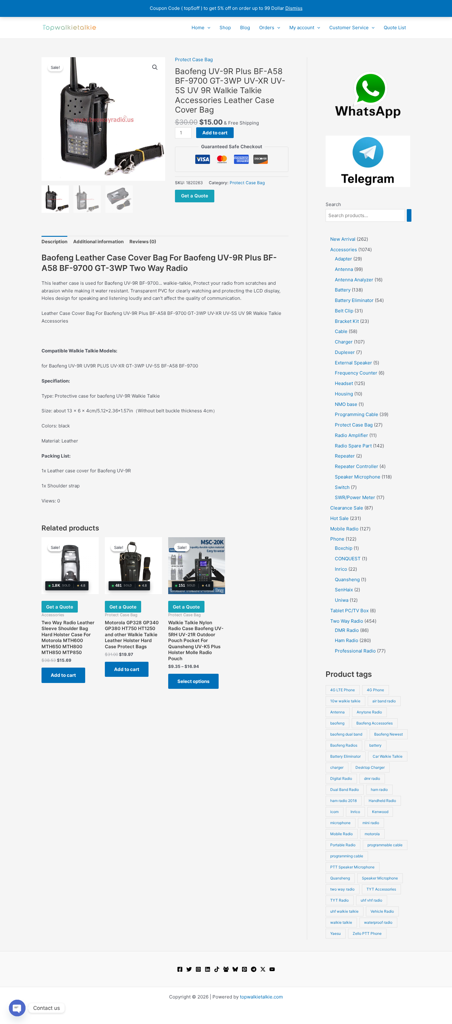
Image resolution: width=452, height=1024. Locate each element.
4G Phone (375, 690)
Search (333, 204)
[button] (207, 27)
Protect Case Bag (194, 59)
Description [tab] (54, 241)
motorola (372, 834)
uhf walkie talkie (344, 911)
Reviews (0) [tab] (142, 241)
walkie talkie (341, 922)
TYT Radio (339, 900)
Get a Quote (194, 196)
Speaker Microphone (380, 878)
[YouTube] (272, 969)
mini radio (371, 822)
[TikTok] (217, 969)
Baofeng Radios (343, 745)
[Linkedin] (207, 969)
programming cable (346, 856)
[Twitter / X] (263, 969)
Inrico (355, 811)
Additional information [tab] (98, 241)
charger (336, 767)
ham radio (379, 789)
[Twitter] (189, 969)
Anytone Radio (369, 712)
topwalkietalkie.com (261, 997)
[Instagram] (198, 969)
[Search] (409, 215)
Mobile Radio (341, 834)
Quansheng (340, 878)
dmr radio (372, 778)
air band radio (384, 701)
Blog (245, 27)
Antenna (337, 712)
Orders (266, 27)
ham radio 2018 (343, 800)
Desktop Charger (370, 767)
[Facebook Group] (226, 969)
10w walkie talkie (345, 701)
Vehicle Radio (382, 911)
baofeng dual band (346, 734)
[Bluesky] (235, 969)
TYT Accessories (381, 889)
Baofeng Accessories (374, 723)
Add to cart (215, 133)
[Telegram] (253, 969)
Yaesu (335, 933)
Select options (193, 681)
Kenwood (380, 811)
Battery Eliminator (345, 756)
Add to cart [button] (63, 675)
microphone (340, 822)
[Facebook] (180, 969)
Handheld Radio (382, 800)
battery (375, 745)
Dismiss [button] (294, 8)
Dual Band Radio (344, 789)
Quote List (395, 27)
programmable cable (384, 845)
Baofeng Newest (388, 734)
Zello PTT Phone (367, 933)
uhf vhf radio (371, 900)
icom (334, 811)
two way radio (342, 889)
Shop (225, 27)
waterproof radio (378, 922)
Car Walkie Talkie (387, 756)
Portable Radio (342, 845)
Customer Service (349, 27)
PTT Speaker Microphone (352, 867)
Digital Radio (341, 778)
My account (301, 27)
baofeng (337, 723)
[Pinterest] (244, 969)
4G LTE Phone (342, 690)
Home (198, 27)
